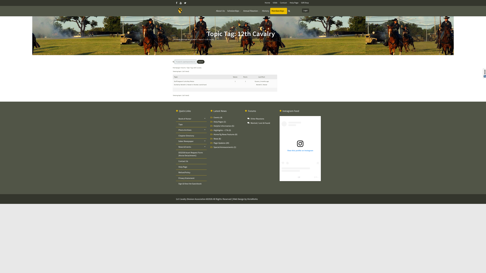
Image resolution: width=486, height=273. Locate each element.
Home (267, 3)
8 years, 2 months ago (262, 81)
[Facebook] (177, 3)
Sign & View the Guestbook (189, 184)
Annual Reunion (250, 10)
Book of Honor (184, 119)
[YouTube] (180, 3)
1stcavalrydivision (307, 177)
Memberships (277, 10)
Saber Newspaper (186, 141)
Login (305, 10)
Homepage (176, 68)
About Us (220, 10)
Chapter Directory (186, 135)
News (216, 139)
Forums (183, 68)
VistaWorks (252, 199)
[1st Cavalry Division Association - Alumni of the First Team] (180, 10)
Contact (283, 3)
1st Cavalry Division (289, 177)
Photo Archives (184, 130)
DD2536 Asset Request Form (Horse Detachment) (190, 154)
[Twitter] (185, 3)
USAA (275, 3)
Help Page (294, 3)
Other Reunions (257, 119)
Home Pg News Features (224, 134)
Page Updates (219, 143)
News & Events (184, 147)
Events (217, 117)
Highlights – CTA (221, 130)
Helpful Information (222, 126)
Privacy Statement (186, 178)
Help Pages (218, 122)
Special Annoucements (223, 147)
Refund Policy (184, 172)
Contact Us (183, 161)
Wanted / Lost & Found (200, 85)
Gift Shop (305, 3)
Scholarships (233, 10)
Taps (180, 124)
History (265, 10)
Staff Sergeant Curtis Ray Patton (184, 81)
